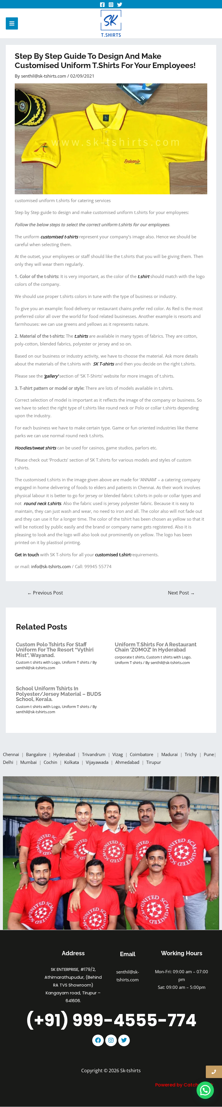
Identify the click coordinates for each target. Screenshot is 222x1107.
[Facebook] (102, 4)
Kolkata (72, 762)
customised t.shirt (113, 554)
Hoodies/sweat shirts (36, 448)
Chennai (11, 754)
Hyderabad (64, 754)
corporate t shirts (130, 657)
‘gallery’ (51, 376)
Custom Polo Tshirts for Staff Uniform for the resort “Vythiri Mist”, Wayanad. (55, 649)
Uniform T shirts (75, 662)
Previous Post (45, 593)
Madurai (170, 754)
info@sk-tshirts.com (51, 566)
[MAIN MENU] (12, 23)
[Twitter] (119, 4)
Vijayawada (98, 762)
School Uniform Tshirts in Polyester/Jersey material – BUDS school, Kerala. (58, 693)
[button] (205, 1090)
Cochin (51, 762)
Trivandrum (94, 754)
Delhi (8, 762)
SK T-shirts (103, 364)
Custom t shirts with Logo (38, 662)
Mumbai (29, 762)
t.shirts (81, 336)
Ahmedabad (127, 762)
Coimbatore (143, 754)
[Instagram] (111, 4)
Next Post (181, 593)
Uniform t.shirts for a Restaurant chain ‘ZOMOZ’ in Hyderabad (156, 647)
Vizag (118, 754)
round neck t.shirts (42, 503)
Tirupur (153, 762)
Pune (209, 754)
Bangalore (36, 754)
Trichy (191, 754)
